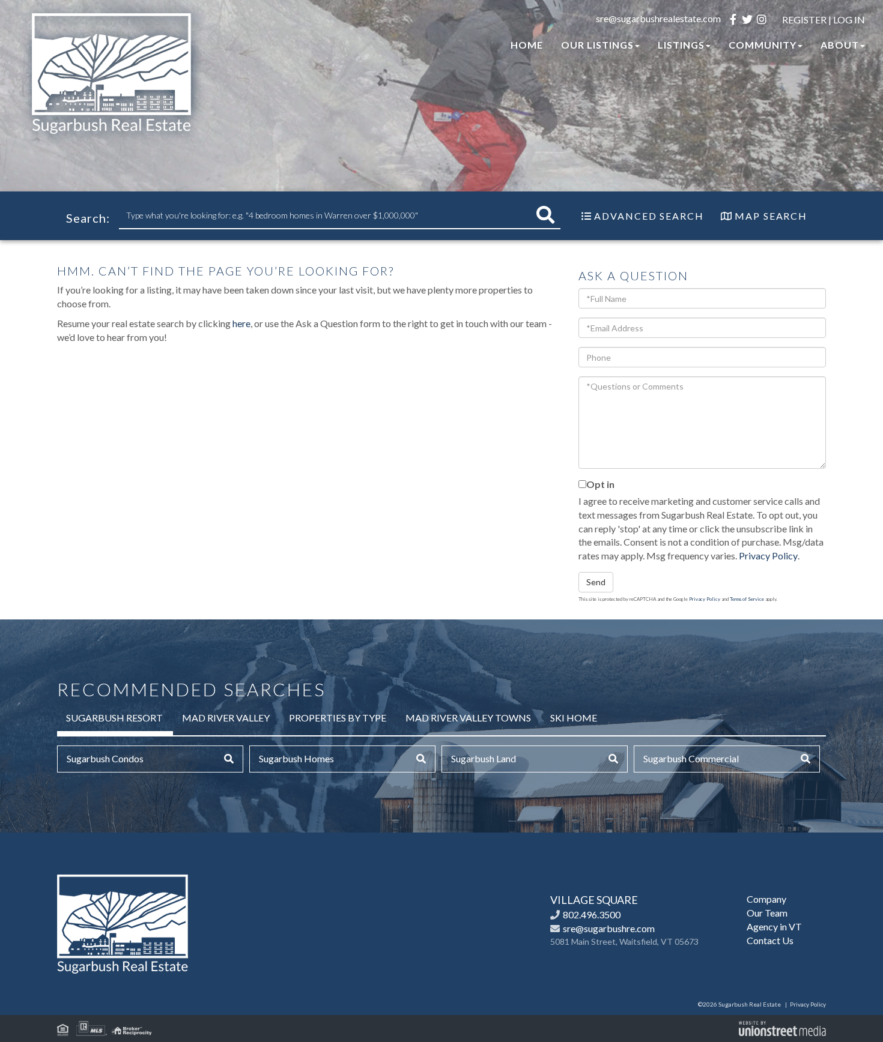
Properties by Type (337, 717)
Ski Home (573, 717)
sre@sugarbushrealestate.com (658, 18)
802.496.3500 (592, 914)
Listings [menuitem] (681, 44)
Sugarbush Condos (105, 758)
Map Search (771, 215)
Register (804, 19)
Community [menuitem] (763, 44)
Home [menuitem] (527, 44)
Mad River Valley (226, 717)
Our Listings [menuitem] (597, 44)
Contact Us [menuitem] (770, 940)
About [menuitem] (840, 44)
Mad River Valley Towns (468, 717)
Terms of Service (747, 599)
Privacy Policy (768, 555)
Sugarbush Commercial (691, 758)
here (241, 323)
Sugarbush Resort (114, 717)
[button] (545, 215)
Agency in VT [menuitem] (774, 926)
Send (595, 582)
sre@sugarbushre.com (609, 928)
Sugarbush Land (483, 758)
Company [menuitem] (766, 899)
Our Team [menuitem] (767, 912)
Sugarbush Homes (296, 758)
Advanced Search (649, 215)
